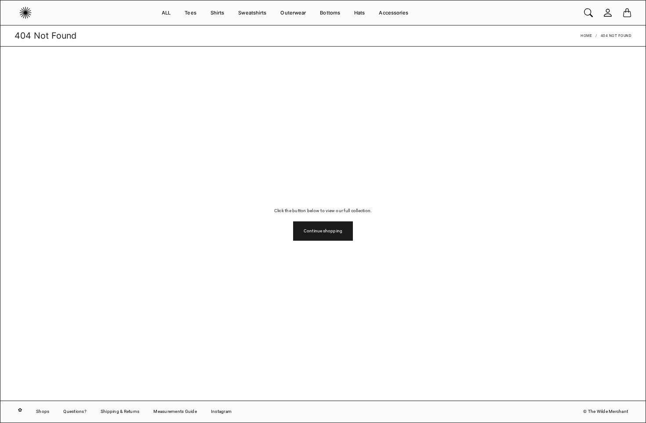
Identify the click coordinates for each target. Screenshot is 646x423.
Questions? (75, 411)
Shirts (217, 13)
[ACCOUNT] (607, 12)
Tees (190, 13)
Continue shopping (323, 230)
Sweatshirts (252, 13)
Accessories (393, 13)
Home (586, 35)
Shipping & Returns (120, 411)
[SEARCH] (588, 12)
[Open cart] (627, 12)
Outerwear (293, 13)
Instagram (221, 411)
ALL (166, 13)
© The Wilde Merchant (605, 411)
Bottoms (330, 13)
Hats (359, 13)
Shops (42, 411)
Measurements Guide (175, 411)
